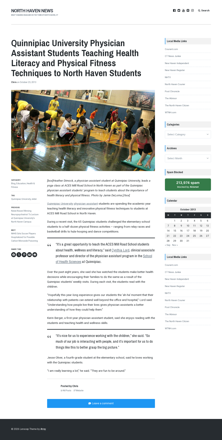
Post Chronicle (172, 91)
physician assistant (86, 203)
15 (174, 230)
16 (181, 230)
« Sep (167, 245)
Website (79, 390)
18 (194, 230)
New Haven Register (175, 70)
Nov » (175, 245)
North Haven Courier (175, 84)
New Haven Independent (177, 63)
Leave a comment (103, 403)
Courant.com (171, 49)
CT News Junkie (173, 56)
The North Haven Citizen (177, 105)
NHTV (168, 77)
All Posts (67, 390)
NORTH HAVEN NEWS (32, 10)
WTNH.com (170, 112)
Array (43, 429)
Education (21, 183)
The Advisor (171, 98)
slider (34, 199)
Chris (14, 82)
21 (168, 235)
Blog (13, 183)
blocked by (191, 186)
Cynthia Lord (120, 250)
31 (188, 240)
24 (188, 235)
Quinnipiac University (60, 203)
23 (181, 235)
